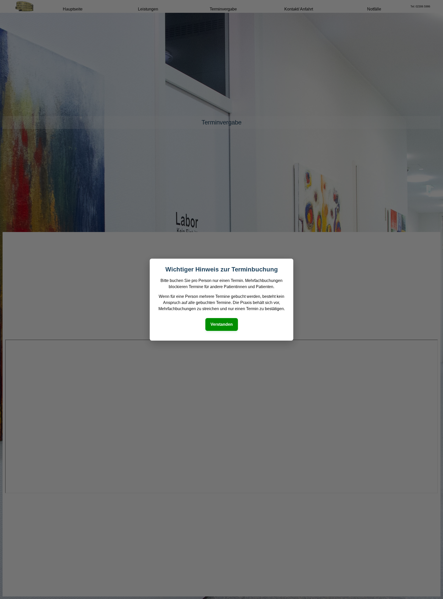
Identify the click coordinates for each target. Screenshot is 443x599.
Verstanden (221, 324)
